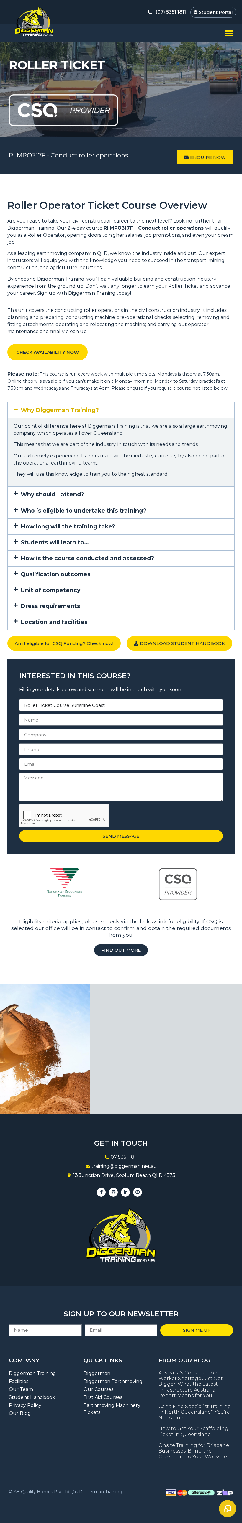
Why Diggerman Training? (60, 410)
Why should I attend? (52, 494)
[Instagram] (113, 1192)
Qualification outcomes (56, 574)
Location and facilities (54, 621)
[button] (229, 33)
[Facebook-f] (101, 1192)
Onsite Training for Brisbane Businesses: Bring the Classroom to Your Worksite (193, 1451)
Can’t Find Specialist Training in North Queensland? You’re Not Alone (194, 1412)
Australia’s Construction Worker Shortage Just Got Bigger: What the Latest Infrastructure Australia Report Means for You (190, 1384)
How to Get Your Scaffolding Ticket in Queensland (193, 1431)
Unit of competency (50, 590)
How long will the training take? (68, 526)
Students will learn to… (55, 542)
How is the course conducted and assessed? (87, 558)
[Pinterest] (137, 1192)
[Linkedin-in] (125, 1192)
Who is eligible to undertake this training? (83, 510)
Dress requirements (50, 606)
